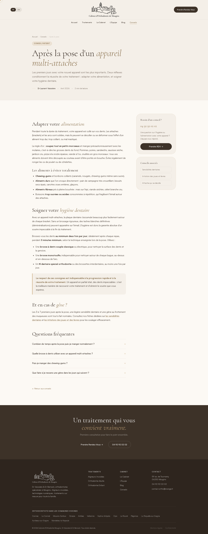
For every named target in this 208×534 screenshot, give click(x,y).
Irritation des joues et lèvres (153, 176)
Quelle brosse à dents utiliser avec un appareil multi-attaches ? (62, 353)
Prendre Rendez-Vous (186, 9)
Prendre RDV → (156, 146)
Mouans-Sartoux (59, 516)
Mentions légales (156, 528)
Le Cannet (46, 516)
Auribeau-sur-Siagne (40, 520)
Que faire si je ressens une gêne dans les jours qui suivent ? (60, 372)
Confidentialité (170, 528)
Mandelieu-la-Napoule (60, 520)
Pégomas (134, 516)
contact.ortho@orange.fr (162, 489)
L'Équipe (113, 22)
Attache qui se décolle (151, 183)
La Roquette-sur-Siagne (150, 516)
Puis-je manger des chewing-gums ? (49, 363)
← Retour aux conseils (41, 388)
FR (13, 10)
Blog (123, 22)
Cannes (35, 516)
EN (19, 10)
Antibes (81, 516)
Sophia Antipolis (103, 516)
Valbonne (90, 516)
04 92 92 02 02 (148, 126)
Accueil (74, 22)
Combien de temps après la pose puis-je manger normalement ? (63, 344)
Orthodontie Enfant (96, 485)
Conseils (133, 22)
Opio (115, 516)
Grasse (72, 516)
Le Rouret (124, 516)
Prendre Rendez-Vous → (92, 444)
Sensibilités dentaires (151, 169)
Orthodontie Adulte (96, 481)
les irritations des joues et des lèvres (61, 320)
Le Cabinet (101, 22)
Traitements (87, 22)
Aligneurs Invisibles (96, 476)
